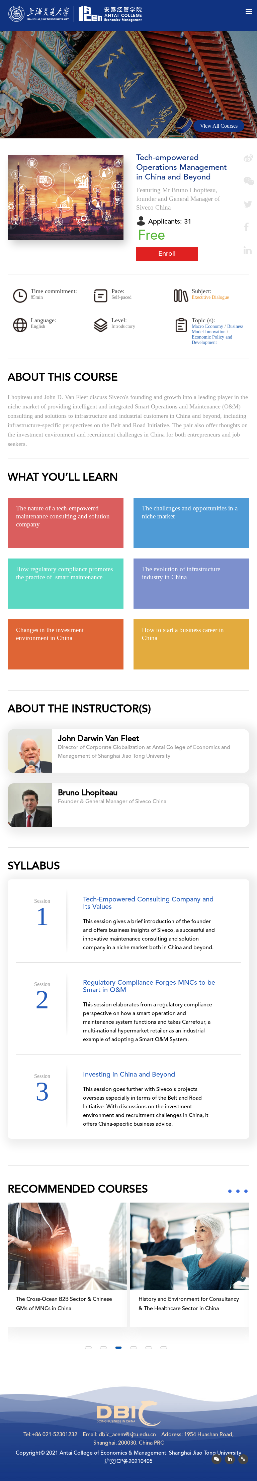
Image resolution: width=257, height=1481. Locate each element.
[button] (88, 1347)
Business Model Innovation (217, 329)
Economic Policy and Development (212, 340)
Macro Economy (208, 326)
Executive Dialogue (210, 297)
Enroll (167, 254)
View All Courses (219, 126)
